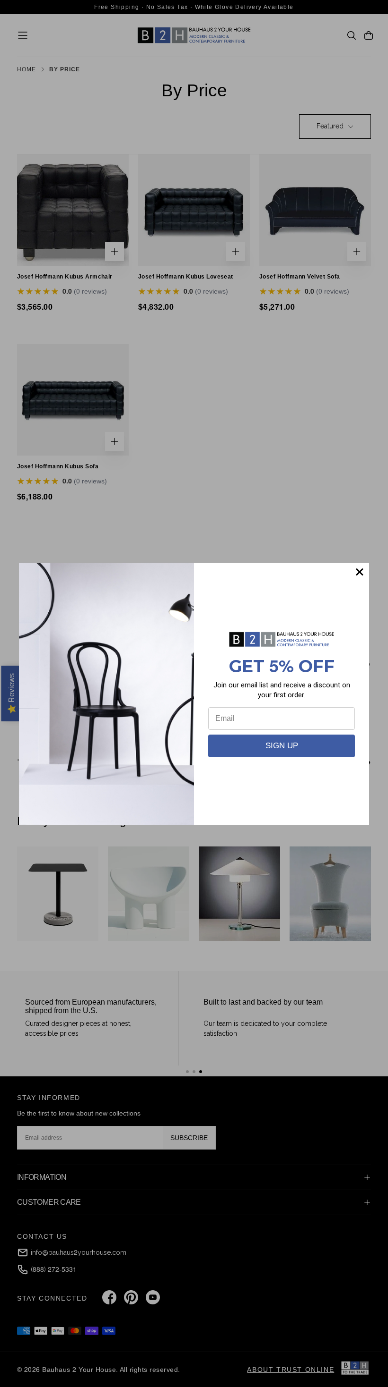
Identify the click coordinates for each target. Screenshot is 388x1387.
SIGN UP (281, 745)
